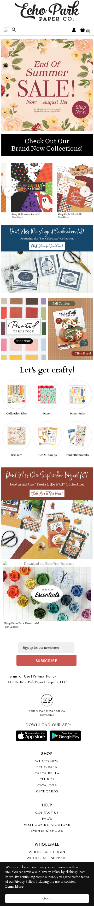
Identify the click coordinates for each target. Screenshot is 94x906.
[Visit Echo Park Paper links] (47, 563)
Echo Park (46, 767)
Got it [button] (47, 898)
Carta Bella (47, 773)
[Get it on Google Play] (65, 736)
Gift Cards (47, 791)
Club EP (47, 779)
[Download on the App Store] (31, 736)
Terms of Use (19, 676)
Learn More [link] (14, 886)
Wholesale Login (47, 852)
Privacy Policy (44, 676)
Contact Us (47, 812)
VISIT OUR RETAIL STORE (47, 825)
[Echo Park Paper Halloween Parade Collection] (32, 191)
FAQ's (47, 818)
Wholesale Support (47, 858)
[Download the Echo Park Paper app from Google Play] (68, 565)
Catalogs (47, 785)
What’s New (47, 761)
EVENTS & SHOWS (47, 831)
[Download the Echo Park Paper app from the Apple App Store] (25, 565)
